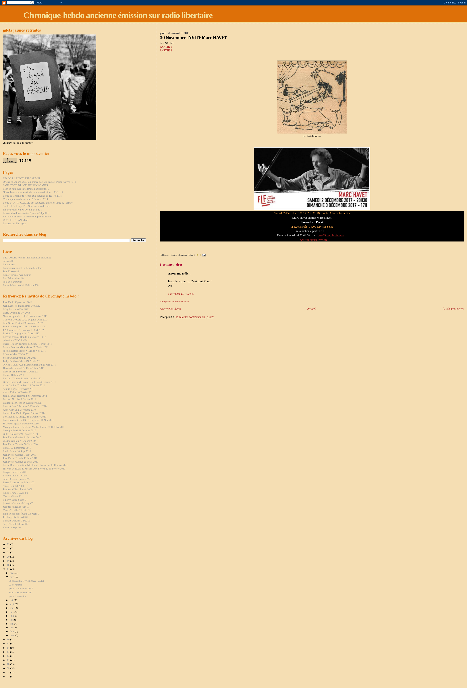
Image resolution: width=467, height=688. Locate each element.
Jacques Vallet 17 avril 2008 (17, 489)
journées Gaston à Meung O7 (18, 503)
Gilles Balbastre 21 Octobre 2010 (20, 434)
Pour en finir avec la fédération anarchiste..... (26, 188)
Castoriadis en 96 (12, 496)
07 (8, 676)
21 (8, 552)
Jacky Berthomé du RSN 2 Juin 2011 (22, 361)
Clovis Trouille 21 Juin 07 (16, 510)
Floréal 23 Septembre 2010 (17, 447)
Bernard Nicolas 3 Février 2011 (19, 399)
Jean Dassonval (11, 271)
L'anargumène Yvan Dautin (17, 275)
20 (8, 556)
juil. (12, 612)
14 (8, 647)
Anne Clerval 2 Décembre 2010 (19, 409)
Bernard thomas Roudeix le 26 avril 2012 (24, 337)
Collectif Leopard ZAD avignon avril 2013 (25, 319)
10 (8, 664)
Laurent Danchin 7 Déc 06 (16, 520)
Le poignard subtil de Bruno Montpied (23, 268)
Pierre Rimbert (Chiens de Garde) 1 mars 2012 (27, 343)
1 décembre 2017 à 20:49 (181, 293)
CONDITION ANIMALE (16, 220)
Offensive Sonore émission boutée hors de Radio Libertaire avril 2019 (39, 181)
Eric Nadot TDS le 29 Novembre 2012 (23, 323)
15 (8, 643)
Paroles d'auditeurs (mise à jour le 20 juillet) (26, 213)
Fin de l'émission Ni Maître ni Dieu (21, 285)
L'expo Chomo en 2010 (15, 472)
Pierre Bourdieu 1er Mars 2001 (19, 482)
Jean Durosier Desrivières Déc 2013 (21, 305)
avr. (12, 623)
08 (8, 672)
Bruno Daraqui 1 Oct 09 (15, 475)
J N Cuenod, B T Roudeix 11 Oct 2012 (23, 330)
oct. (12, 600)
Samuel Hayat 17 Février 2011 (19, 389)
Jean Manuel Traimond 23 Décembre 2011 (25, 395)
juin (12, 615)
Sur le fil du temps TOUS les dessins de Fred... (28, 206)
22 (8, 548)
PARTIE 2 (166, 50)
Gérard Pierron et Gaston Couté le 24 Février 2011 (29, 382)
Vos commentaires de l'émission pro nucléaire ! (27, 216)
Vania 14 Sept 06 (12, 527)
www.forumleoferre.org (314, 239)
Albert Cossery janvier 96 (16, 479)
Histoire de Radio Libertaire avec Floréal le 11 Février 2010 (34, 468)
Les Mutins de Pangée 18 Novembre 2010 (24, 416)
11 (8, 660)
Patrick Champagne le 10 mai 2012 (21, 333)
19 (8, 561)
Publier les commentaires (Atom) (195, 317)
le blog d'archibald (12, 281)
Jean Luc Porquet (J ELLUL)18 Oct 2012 (25, 326)
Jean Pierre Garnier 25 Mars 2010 (20, 461)
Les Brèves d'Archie (13, 278)
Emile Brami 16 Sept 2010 (17, 451)
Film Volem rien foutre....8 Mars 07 (21, 513)
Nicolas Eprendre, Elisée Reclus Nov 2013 (25, 316)
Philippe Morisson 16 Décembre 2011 (23, 402)
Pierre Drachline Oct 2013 (16, 312)
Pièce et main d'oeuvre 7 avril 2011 (21, 371)
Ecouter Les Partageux (14, 223)
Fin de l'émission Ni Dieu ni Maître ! (22, 209)
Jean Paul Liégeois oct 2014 (17, 302)
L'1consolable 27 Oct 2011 (17, 354)
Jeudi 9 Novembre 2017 (20, 592)
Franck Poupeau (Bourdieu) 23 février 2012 (26, 347)
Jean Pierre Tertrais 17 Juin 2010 (20, 458)
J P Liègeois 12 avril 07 (15, 517)
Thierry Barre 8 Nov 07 (15, 499)
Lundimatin (9, 264)
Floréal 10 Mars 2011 (14, 375)
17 (8, 569)
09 (8, 668)
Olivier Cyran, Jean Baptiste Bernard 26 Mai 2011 (29, 364)
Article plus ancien (453, 308)
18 (8, 565)
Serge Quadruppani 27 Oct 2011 (19, 357)
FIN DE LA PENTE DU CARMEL (22, 178)
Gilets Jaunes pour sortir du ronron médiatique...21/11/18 (33, 192)
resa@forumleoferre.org (331, 235)
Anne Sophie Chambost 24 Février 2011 (24, 385)
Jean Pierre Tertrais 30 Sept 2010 (20, 444)
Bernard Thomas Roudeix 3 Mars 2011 (23, 378)
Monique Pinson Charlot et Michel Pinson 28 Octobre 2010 (34, 427)
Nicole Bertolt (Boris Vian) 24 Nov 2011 (24, 350)
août (12, 608)
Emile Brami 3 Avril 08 (15, 492)
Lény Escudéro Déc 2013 (16, 309)
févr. (12, 631)
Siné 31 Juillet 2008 (13, 486)
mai (12, 619)
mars (12, 627)
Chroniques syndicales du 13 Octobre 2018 (25, 199)
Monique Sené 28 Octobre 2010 (19, 430)
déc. (12, 573)
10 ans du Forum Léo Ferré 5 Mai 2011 (23, 368)
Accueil (311, 308)
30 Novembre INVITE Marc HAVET (26, 580)
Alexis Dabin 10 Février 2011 (18, 392)
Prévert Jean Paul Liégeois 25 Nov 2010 (24, 413)
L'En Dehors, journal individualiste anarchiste (27, 257)
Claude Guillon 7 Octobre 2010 (19, 440)
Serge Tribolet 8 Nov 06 (15, 524)
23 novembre (15, 584)
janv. (12, 635)
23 (8, 544)
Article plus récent (170, 308)
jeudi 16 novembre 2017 (21, 588)
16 (8, 639)
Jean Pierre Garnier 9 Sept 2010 (19, 454)
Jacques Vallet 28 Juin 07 (16, 506)
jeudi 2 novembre (17, 596)
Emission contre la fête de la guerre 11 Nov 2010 (28, 420)
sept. (12, 604)
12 (8, 656)
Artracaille (8, 261)
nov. (12, 577)
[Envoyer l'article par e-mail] (203, 254)
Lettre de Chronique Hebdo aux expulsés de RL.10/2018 (32, 195)
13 (8, 652)
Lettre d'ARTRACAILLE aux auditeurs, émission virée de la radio (38, 202)
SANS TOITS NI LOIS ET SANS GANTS (25, 185)
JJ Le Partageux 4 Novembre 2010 (20, 423)
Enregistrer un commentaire (174, 301)
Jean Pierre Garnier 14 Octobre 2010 (22, 437)
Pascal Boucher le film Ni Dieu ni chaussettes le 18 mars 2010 (35, 465)
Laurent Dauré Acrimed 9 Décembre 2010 (25, 406)
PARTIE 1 (166, 46)
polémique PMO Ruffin (15, 340)
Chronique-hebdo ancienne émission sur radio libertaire (117, 15)
